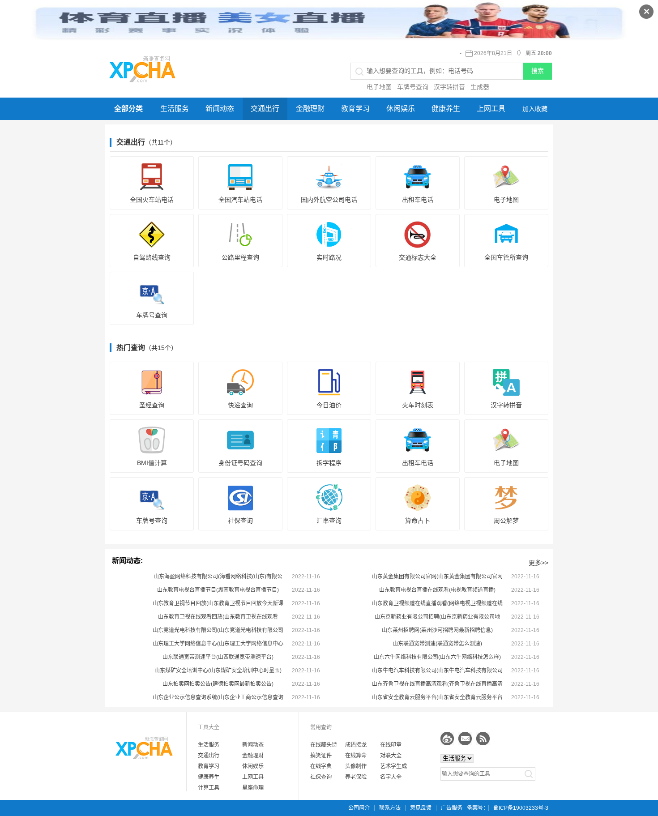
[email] (465, 738)
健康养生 (446, 108)
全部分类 (128, 108)
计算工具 (208, 788)
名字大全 (391, 777)
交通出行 (265, 108)
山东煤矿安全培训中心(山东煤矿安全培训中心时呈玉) (218, 670)
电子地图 (379, 86)
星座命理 (253, 788)
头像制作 (356, 766)
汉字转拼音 (449, 86)
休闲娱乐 (400, 108)
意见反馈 (421, 808)
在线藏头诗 (323, 745)
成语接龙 (356, 745)
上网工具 (491, 108)
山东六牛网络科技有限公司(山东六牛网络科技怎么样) (437, 657)
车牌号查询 (412, 86)
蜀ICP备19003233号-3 (520, 808)
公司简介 (359, 808)
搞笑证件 (321, 755)
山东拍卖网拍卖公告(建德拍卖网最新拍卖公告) (217, 684)
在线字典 (321, 766)
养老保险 (356, 777)
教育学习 (355, 108)
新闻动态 (219, 108)
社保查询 (321, 777)
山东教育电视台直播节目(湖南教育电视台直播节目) (218, 590)
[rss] (483, 738)
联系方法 (390, 808)
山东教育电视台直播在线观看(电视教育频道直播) (437, 590)
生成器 (479, 86)
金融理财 (310, 108)
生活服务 (174, 108)
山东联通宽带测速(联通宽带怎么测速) (437, 644)
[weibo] (447, 738)
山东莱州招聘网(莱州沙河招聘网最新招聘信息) (437, 630)
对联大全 (391, 755)
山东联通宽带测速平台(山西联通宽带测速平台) (217, 657)
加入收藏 (534, 108)
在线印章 (391, 745)
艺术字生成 (393, 766)
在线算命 (356, 755)
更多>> (538, 562)
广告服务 (451, 808)
